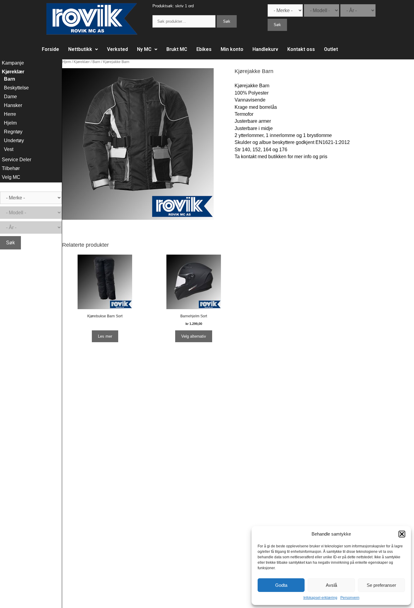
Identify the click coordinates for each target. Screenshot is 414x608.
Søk (226, 21)
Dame (10, 96)
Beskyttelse (16, 87)
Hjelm (10, 122)
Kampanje (13, 62)
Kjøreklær (82, 62)
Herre (10, 114)
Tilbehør (11, 168)
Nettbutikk (80, 49)
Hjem (66, 62)
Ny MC (144, 49)
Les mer (105, 336)
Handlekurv (265, 49)
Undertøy (14, 140)
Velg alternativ (193, 336)
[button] (402, 534)
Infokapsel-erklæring (320, 598)
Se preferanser (381, 585)
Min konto (232, 49)
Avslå (331, 585)
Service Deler (16, 159)
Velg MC (11, 177)
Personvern (349, 598)
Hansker (13, 105)
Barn (96, 62)
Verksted (117, 49)
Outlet (331, 49)
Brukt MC (176, 49)
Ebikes (204, 49)
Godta (281, 585)
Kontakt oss (301, 49)
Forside (50, 49)
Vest (8, 149)
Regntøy (13, 131)
